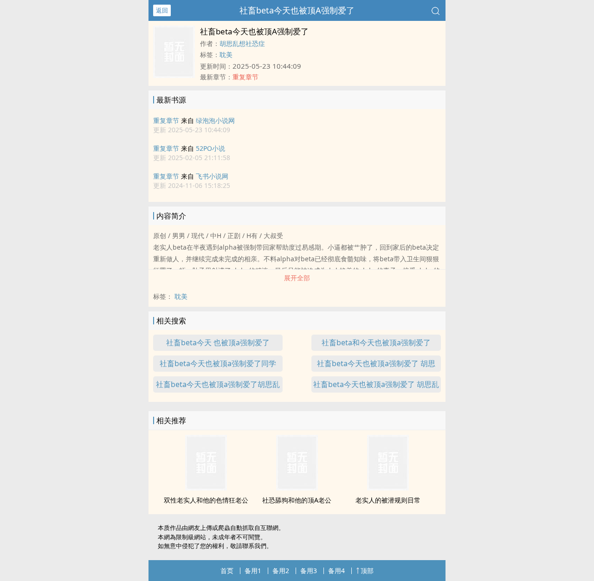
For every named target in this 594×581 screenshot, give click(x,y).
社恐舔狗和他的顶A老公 (296, 500)
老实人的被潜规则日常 (387, 500)
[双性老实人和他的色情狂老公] (206, 488)
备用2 (280, 570)
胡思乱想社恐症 (242, 43)
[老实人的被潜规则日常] (388, 488)
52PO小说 (210, 148)
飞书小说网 (212, 176)
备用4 (336, 570)
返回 (162, 10)
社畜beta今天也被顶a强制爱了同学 (218, 363)
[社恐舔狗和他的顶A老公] (297, 488)
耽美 (226, 54)
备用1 (253, 570)
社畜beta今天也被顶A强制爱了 (297, 10)
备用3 (308, 570)
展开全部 (297, 277)
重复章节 (166, 120)
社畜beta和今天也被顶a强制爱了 (376, 342)
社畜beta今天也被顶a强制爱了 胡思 (376, 363)
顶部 (367, 570)
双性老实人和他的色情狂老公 (206, 500)
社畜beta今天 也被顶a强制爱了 (218, 342)
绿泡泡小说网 (215, 120)
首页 (226, 570)
